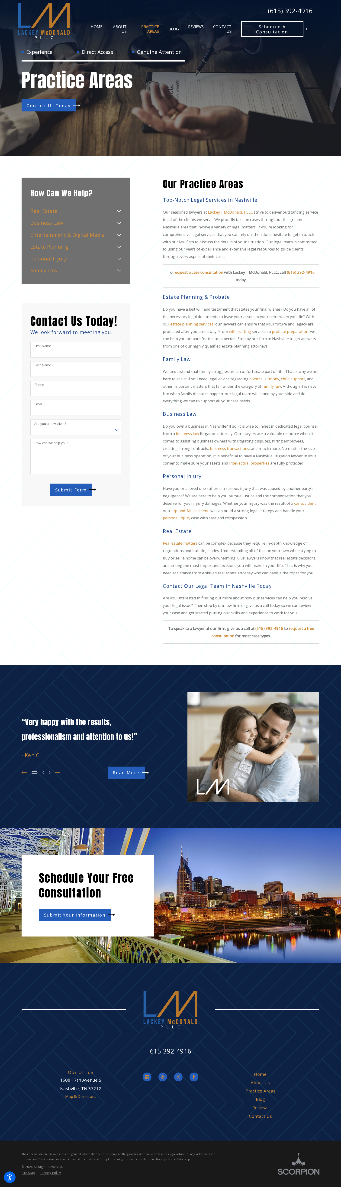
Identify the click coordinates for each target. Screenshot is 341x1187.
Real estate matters (180, 543)
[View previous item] (24, 772)
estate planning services (191, 324)
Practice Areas (260, 1091)
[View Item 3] (50, 772)
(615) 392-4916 (290, 11)
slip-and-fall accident (190, 510)
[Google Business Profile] (147, 1077)
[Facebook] (194, 1077)
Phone (39, 385)
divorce (256, 378)
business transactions (229, 448)
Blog (260, 1099)
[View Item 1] (34, 772)
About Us (260, 1082)
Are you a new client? (50, 424)
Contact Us (260, 1116)
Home (260, 1074)
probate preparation (290, 331)
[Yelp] (162, 1077)
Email (38, 404)
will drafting (240, 331)
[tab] (119, 211)
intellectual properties (249, 463)
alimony (271, 378)
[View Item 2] (43, 772)
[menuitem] (96, 29)
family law (271, 386)
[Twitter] (178, 1077)
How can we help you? (51, 443)
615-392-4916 (170, 1051)
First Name (42, 346)
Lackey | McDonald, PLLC (230, 212)
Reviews (260, 1107)
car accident (305, 503)
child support (293, 378)
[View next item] (57, 772)
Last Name (42, 365)
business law (187, 433)
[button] (10, 1177)
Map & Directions (80, 1096)
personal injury (176, 517)
